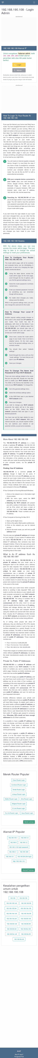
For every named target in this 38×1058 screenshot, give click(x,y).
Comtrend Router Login (18, 785)
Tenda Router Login (18, 789)
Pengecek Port (19, 1057)
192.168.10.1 (10, 856)
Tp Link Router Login (11, 813)
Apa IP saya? (19, 1054)
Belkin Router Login (11, 799)
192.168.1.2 (23, 842)
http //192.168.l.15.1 (19, 861)
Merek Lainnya (29, 822)
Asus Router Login (27, 813)
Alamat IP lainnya (28, 870)
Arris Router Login (26, 799)
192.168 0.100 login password (18, 847)
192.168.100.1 (12, 838)
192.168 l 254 (24, 852)
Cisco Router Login (19, 780)
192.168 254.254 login (24, 856)
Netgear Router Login (18, 804)
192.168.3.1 (12, 852)
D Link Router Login (18, 808)
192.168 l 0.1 (25, 838)
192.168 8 (13, 842)
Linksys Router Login (18, 794)
